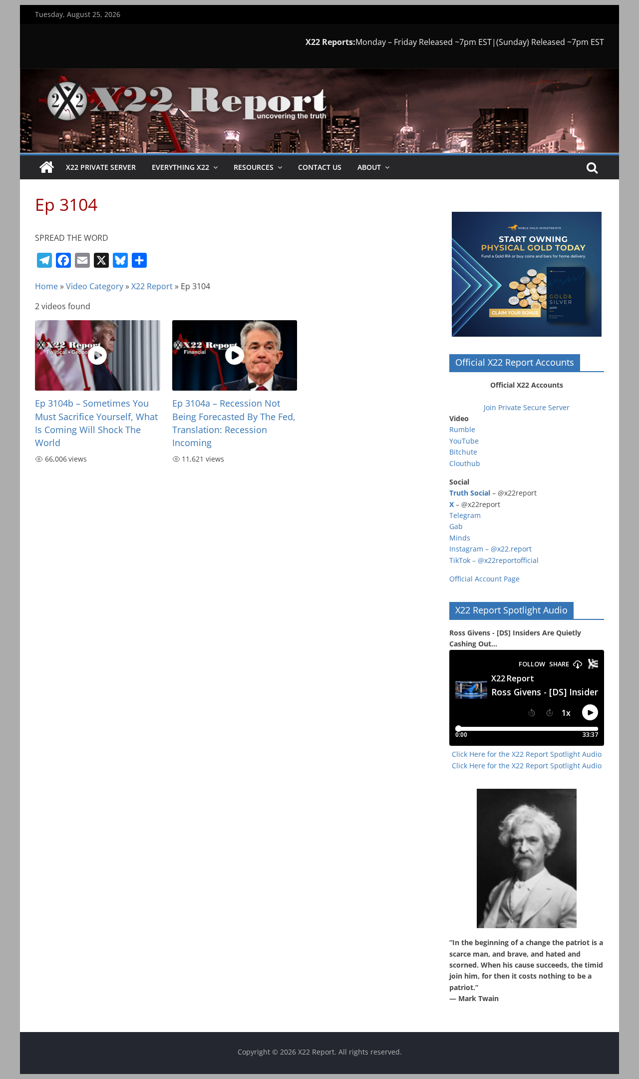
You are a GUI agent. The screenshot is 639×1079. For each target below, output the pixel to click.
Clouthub (464, 463)
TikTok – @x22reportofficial (494, 560)
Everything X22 (180, 167)
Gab (456, 526)
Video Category (94, 286)
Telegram (465, 515)
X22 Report (152, 286)
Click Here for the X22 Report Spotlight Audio (527, 754)
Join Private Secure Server (527, 407)
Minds (459, 537)
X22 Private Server (101, 167)
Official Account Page (484, 578)
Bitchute (463, 452)
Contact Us (319, 167)
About (369, 167)
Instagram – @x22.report (490, 548)
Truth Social (469, 493)
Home (46, 286)
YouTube (464, 441)
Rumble (462, 429)
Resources (254, 167)
